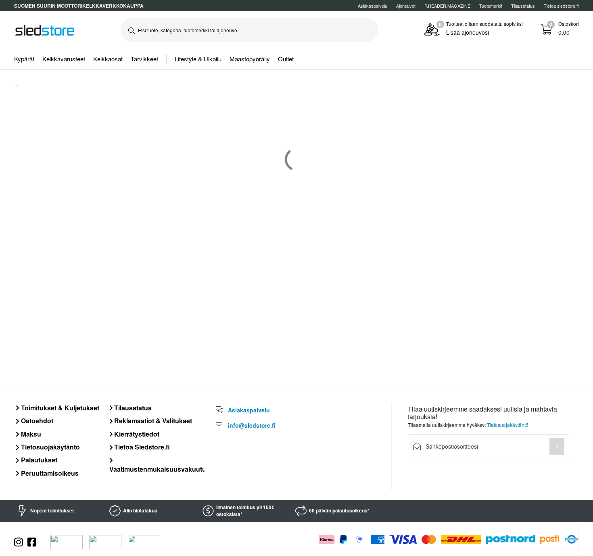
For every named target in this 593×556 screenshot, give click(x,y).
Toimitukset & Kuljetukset (59, 407)
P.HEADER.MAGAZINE (447, 5)
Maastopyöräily (250, 58)
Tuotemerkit (490, 5)
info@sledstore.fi (252, 425)
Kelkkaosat (108, 58)
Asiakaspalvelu (372, 5)
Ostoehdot (36, 420)
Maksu (30, 434)
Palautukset (38, 459)
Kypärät (24, 58)
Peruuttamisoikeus (49, 473)
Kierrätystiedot (136, 434)
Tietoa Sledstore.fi (141, 446)
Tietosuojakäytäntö (49, 446)
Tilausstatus (132, 407)
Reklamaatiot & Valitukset (152, 420)
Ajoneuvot (406, 5)
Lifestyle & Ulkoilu (198, 58)
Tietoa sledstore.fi (561, 5)
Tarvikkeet (144, 58)
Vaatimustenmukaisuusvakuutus (159, 468)
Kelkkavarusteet (63, 58)
